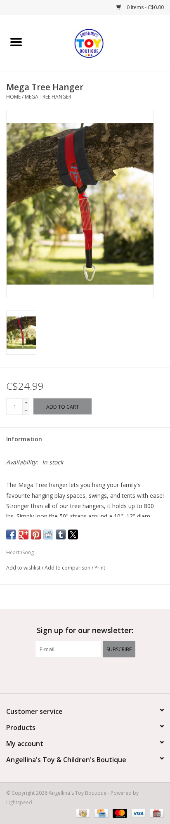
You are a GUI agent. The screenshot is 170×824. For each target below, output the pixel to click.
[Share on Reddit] (48, 534)
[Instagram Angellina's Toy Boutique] (99, 674)
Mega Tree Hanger (48, 96)
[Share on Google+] (23, 534)
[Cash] (82, 812)
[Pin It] (36, 534)
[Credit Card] (100, 812)
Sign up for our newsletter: (85, 630)
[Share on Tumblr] (61, 534)
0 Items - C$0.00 (144, 7)
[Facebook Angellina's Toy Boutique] (70, 674)
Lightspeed (19, 802)
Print (99, 567)
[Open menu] (16, 41)
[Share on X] (73, 534)
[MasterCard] (119, 812)
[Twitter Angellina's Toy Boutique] (85, 674)
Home (13, 96)
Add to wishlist (24, 567)
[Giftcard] (155, 812)
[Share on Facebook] (11, 534)
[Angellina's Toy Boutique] (101, 42)
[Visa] (137, 812)
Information (24, 439)
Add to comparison (68, 567)
